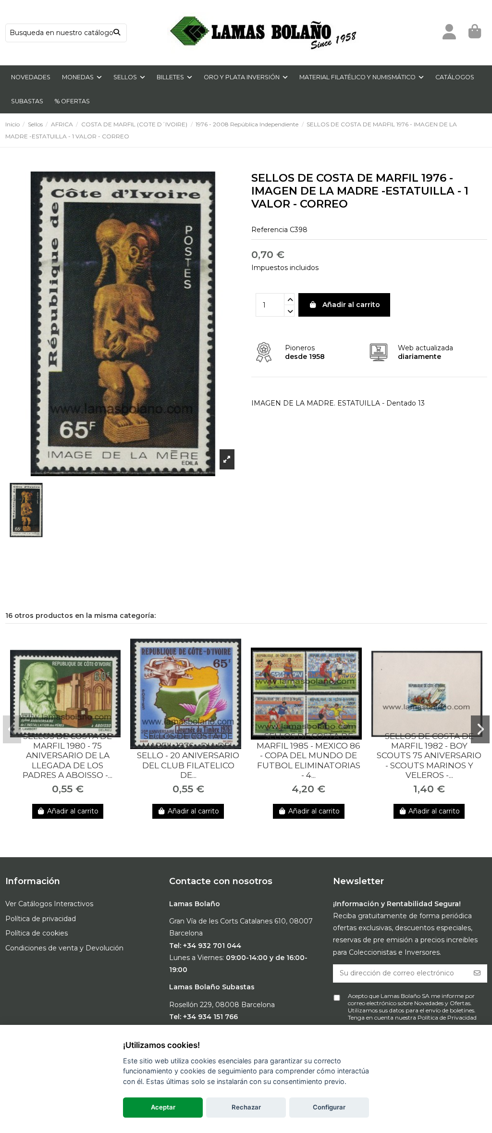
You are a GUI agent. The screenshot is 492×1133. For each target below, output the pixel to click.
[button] (12, 729)
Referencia (269, 229)
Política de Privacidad (447, 1017)
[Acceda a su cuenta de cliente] (449, 32)
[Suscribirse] (477, 973)
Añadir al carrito (351, 304)
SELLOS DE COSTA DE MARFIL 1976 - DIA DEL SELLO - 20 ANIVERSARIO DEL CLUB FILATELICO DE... (188, 755)
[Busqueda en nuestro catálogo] (117, 33)
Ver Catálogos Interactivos (49, 903)
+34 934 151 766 (210, 1016)
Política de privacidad (40, 918)
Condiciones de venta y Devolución (64, 948)
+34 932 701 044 (212, 945)
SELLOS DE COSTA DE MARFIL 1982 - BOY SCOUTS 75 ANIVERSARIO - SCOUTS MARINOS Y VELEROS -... (429, 755)
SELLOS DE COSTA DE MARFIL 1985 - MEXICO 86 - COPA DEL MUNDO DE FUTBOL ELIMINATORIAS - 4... (308, 755)
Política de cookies (36, 933)
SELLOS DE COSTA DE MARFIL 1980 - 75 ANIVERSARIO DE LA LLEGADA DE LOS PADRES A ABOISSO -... (67, 755)
